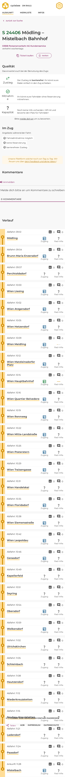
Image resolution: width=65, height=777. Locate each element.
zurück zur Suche (14, 20)
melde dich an (26, 119)
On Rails (27, 5)
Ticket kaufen (26, 55)
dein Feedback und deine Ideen (40, 161)
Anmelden (9, 182)
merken (45, 56)
